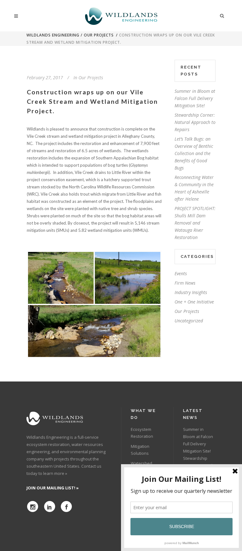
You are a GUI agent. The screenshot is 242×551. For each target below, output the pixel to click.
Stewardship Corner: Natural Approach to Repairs (195, 122)
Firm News (185, 283)
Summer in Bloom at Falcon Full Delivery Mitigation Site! (195, 98)
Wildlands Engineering (52, 35)
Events (181, 273)
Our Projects (99, 35)
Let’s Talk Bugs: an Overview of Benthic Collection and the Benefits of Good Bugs (194, 153)
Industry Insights (191, 292)
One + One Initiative (194, 302)
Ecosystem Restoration (142, 432)
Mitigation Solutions (140, 449)
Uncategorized (189, 321)
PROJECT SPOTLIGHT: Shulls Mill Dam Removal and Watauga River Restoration (195, 222)
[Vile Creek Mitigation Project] (61, 278)
